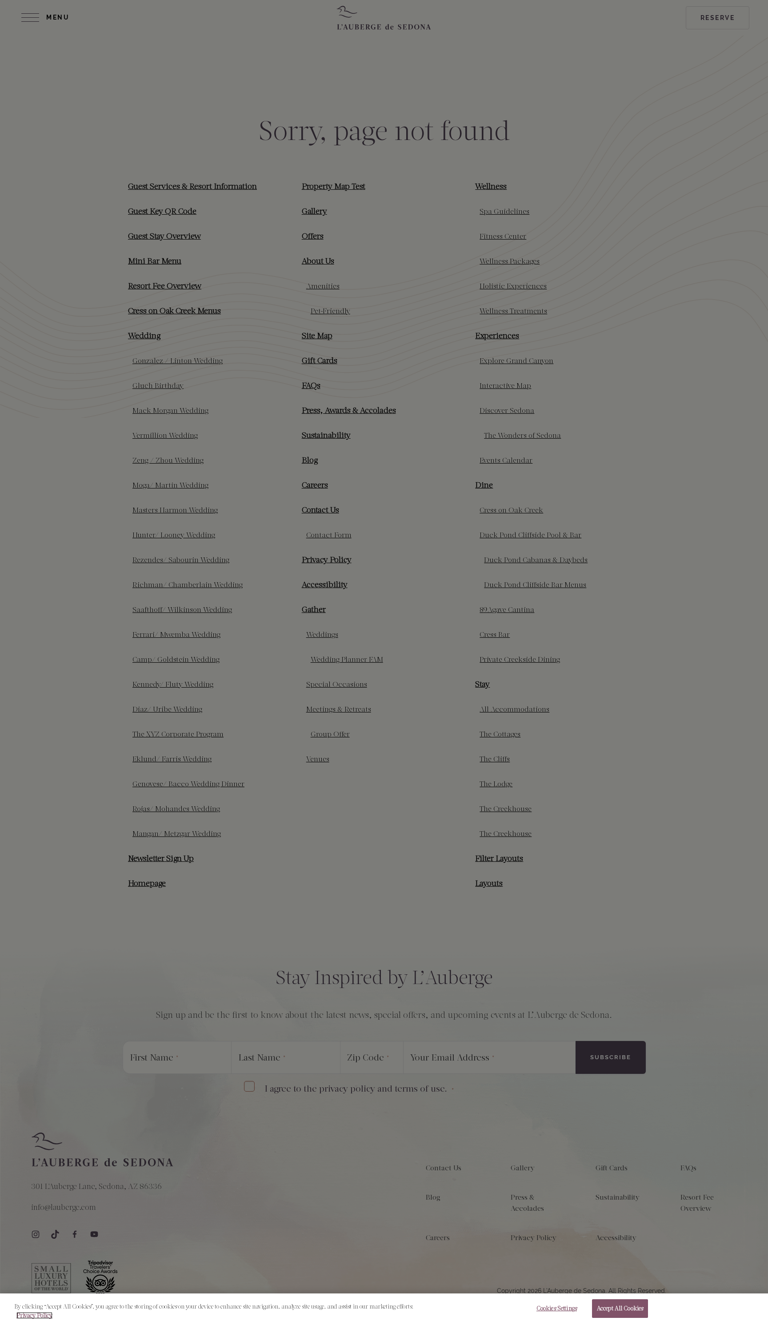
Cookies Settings (556, 1308)
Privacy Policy (34, 1315)
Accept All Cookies (620, 1308)
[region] (384, 1309)
